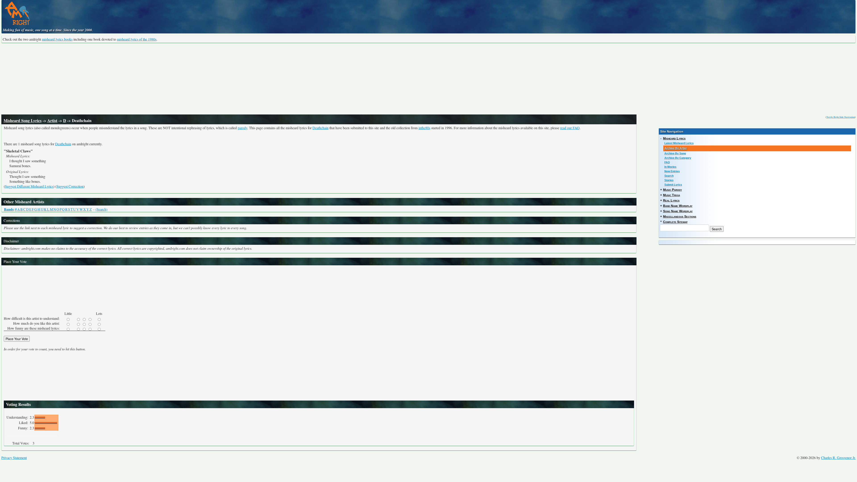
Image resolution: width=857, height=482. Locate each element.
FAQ (667, 162)
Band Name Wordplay (678, 206)
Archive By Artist (676, 148)
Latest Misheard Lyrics (679, 143)
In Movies (670, 166)
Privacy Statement (14, 457)
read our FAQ (570, 127)
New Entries (672, 171)
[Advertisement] (428, 79)
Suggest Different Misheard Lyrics (29, 186)
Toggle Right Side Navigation (840, 116)
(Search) (101, 209)
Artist (52, 120)
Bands (9, 209)
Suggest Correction (69, 186)
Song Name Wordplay (678, 211)
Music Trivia (671, 195)
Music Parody (672, 189)
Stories (669, 180)
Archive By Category (677, 158)
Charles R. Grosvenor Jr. (838, 457)
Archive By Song (675, 153)
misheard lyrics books (57, 39)
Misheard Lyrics (674, 138)
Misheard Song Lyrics (23, 120)
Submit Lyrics (673, 184)
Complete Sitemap (675, 222)
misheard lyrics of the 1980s (136, 39)
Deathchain (320, 127)
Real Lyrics (671, 200)
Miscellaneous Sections (679, 216)
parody (242, 127)
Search (669, 175)
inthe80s (424, 127)
